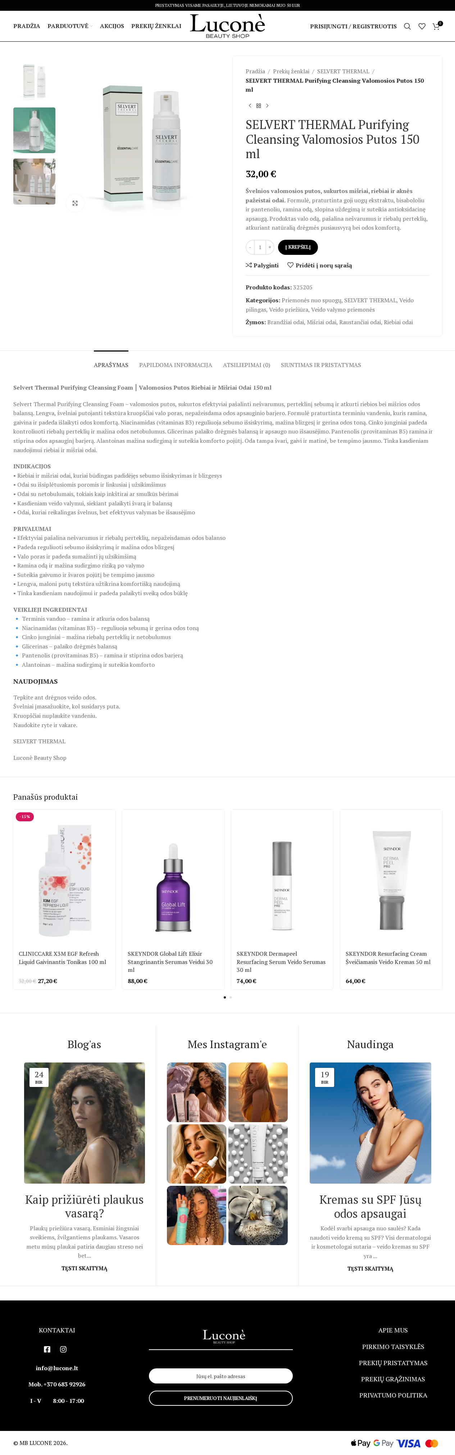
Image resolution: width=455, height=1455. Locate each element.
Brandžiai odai (285, 322)
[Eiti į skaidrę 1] (225, 997)
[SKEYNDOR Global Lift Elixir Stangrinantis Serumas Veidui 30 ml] (173, 877)
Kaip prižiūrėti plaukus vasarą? (84, 1206)
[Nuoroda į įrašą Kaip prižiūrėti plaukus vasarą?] (84, 1122)
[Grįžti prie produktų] (258, 106)
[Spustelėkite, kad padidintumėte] (75, 203)
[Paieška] (407, 26)
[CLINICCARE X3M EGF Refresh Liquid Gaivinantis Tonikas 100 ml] (64, 877)
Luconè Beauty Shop (40, 758)
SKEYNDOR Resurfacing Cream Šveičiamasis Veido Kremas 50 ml (388, 957)
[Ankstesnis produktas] (250, 106)
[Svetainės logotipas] (227, 25)
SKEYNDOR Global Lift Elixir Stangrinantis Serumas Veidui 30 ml (170, 962)
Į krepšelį (298, 247)
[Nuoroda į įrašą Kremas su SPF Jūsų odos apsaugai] (370, 1123)
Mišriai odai (321, 322)
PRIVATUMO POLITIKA (393, 1395)
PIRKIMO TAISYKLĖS (393, 1346)
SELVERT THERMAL (343, 71)
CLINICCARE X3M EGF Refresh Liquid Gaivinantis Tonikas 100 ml (62, 957)
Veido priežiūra (288, 309)
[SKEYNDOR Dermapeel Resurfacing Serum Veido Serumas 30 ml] (282, 877)
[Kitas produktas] (267, 106)
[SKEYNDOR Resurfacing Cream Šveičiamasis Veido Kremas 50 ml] (391, 877)
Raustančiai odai (360, 322)
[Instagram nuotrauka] (196, 1092)
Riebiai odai (398, 322)
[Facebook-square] (47, 1349)
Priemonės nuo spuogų (311, 300)
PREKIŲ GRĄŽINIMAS (393, 1378)
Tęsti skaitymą (84, 1268)
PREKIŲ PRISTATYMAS (393, 1362)
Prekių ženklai (291, 71)
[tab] (111, 361)
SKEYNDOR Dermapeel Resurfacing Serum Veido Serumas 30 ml (281, 962)
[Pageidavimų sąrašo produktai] (422, 26)
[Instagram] (63, 1349)
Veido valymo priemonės (343, 309)
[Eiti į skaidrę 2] (230, 997)
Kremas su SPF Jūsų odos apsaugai (370, 1206)
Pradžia (255, 71)
